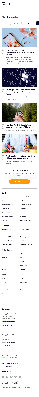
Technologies (23, 282)
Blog (21, 278)
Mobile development (7, 204)
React (3, 265)
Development (28, 23)
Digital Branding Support (26, 244)
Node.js (4, 269)
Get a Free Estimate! (17, 182)
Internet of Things (25, 229)
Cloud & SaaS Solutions (8, 229)
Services (4, 278)
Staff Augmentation (25, 220)
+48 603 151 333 (7, 325)
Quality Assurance (6, 208)
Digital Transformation (26, 233)
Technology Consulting (26, 237)
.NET (3, 254)
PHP (21, 254)
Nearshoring (23, 212)
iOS (21, 257)
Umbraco (4, 257)
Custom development (7, 201)
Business (15, 23)
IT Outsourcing (24, 208)
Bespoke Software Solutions (9, 233)
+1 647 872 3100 (7, 367)
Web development (7, 197)
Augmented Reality (7, 244)
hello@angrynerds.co (9, 321)
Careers (4, 294)
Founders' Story (6, 290)
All (5, 23)
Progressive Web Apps (8, 241)
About (3, 286)
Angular (4, 261)
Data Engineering (6, 220)
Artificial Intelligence (7, 216)
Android (22, 261)
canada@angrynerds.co (10, 363)
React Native (23, 265)
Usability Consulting (25, 241)
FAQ (21, 294)
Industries (22, 286)
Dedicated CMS (24, 197)
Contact (22, 290)
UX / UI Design (6, 212)
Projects (4, 282)
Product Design (24, 201)
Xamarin (22, 269)
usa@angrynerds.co (8, 342)
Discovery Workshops (26, 204)
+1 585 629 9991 (7, 346)
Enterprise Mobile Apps (8, 237)
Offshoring (23, 216)
